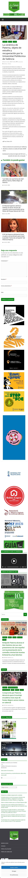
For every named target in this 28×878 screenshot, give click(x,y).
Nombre (3, 279)
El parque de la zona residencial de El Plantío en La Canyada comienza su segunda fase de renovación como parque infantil (14, 806)
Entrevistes (20, 637)
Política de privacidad (6, 849)
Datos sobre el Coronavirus (7, 770)
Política (21, 689)
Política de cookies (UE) (6, 851)
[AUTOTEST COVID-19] (8, 777)
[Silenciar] (23, 567)
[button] (14, 561)
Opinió (12, 689)
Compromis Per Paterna (12, 687)
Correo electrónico (6, 286)
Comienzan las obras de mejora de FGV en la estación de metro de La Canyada (13, 155)
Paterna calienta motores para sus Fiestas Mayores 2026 (14, 802)
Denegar (14, 871)
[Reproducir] (3, 567)
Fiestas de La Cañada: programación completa (11, 795)
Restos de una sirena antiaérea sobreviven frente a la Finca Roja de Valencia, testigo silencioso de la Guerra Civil (13, 816)
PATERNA (14, 41)
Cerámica (5, 63)
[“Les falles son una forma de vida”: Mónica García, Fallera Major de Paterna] (14, 164)
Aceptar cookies (14, 867)
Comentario (4, 261)
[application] (14, 561)
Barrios (9, 637)
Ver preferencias (14, 875)
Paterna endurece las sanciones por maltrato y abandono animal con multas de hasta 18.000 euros (15, 148)
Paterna (9, 63)
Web (2, 292)
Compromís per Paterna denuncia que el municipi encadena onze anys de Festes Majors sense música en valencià (13, 698)
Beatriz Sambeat (7, 61)
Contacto (3, 846)
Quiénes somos (4, 843)
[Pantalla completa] (25, 567)
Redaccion (11, 657)
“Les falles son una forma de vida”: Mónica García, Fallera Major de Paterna (13, 180)
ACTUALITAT (5, 41)
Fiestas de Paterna (6, 689)
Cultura (10, 41)
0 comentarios (20, 61)
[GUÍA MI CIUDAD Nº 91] (9, 720)
